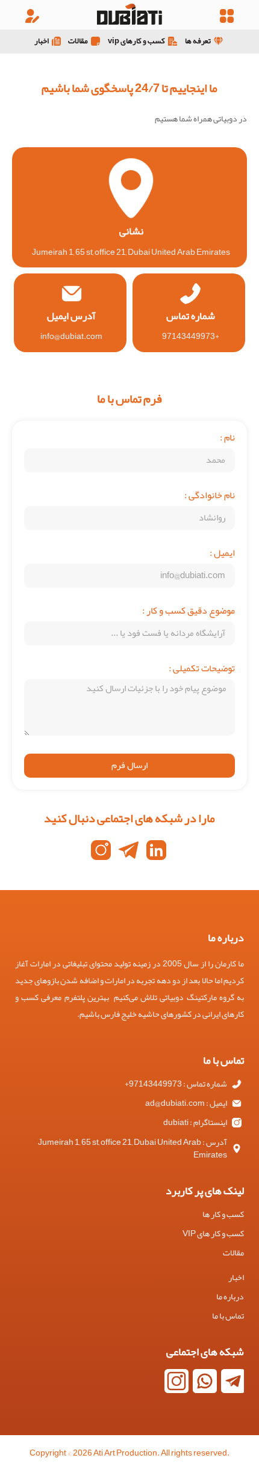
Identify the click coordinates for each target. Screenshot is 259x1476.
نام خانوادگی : (209, 497)
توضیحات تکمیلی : (202, 670)
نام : (227, 440)
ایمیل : (222, 555)
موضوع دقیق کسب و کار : (188, 613)
